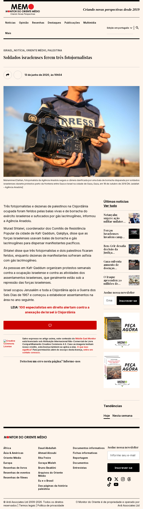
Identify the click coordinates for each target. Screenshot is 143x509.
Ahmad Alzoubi (47, 452)
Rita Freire (44, 457)
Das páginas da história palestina (52, 487)
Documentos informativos (89, 448)
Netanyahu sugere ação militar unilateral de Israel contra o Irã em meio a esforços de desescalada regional (114, 218)
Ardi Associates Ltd (129, 505)
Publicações (72, 22)
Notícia (19, 50)
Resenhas (38, 22)
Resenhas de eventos (16, 472)
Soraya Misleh (47, 462)
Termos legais (27, 505)
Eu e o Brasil (45, 480)
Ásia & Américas (13, 452)
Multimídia (89, 22)
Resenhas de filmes (15, 477)
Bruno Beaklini (47, 467)
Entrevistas (80, 467)
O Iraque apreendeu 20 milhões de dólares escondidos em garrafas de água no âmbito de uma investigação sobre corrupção (115, 280)
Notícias (10, 22)
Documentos (80, 462)
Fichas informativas (85, 452)
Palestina (55, 50)
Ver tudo (110, 206)
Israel (8, 50)
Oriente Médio (36, 50)
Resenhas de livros (15, 467)
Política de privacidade (50, 505)
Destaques (54, 22)
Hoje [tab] (107, 415)
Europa (7, 462)
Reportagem (80, 457)
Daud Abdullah (47, 448)
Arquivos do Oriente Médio (50, 474)
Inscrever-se (128, 301)
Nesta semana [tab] (122, 415)
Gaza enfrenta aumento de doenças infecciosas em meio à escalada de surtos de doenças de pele (114, 265)
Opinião (24, 22)
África (7, 448)
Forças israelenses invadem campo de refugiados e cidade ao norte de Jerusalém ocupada (114, 234)
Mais (8, 33)
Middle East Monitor (85, 338)
